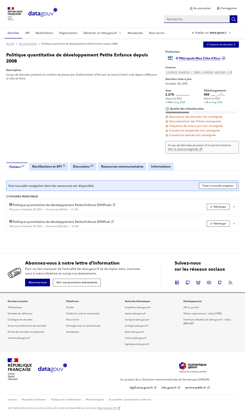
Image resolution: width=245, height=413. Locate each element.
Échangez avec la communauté (83, 325)
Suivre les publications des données (27, 325)
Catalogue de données (20, 319)
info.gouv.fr (169, 388)
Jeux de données (28, 44)
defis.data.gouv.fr (134, 332)
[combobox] (200, 19)
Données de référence (20, 313)
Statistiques (72, 332)
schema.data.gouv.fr (19, 338)
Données (13, 33)
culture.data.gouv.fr (136, 338)
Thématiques (15, 307)
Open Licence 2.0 (107, 408)
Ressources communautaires (122, 166)
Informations (161, 166)
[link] (200, 8)
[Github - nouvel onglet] (220, 282)
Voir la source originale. (183, 149)
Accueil (10, 44)
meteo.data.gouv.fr (135, 313)
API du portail (191, 307)
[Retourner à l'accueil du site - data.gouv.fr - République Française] (52, 369)
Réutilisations (44, 33)
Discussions (83, 166)
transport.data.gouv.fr (137, 319)
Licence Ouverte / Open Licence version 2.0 (199, 72)
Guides (70, 307)
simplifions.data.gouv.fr (137, 307)
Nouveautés (135, 33)
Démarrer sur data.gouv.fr (100, 33)
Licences (12, 399)
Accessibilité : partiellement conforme (130, 399)
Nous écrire (156, 33)
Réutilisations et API (48, 166)
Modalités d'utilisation (34, 399)
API (27, 33)
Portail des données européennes (26, 332)
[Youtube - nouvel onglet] (209, 282)
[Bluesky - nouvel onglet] (198, 282)
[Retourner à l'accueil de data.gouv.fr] (42, 13)
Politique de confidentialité (66, 399)
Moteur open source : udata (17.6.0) (202, 313)
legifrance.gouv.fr (141, 388)
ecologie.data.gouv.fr (136, 325)
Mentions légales (95, 399)
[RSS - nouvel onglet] (230, 282)
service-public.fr (195, 388)
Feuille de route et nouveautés (82, 313)
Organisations (68, 33)
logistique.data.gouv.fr (137, 344)
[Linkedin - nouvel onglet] (177, 282)
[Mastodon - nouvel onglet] (187, 282)
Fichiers (16, 166)
